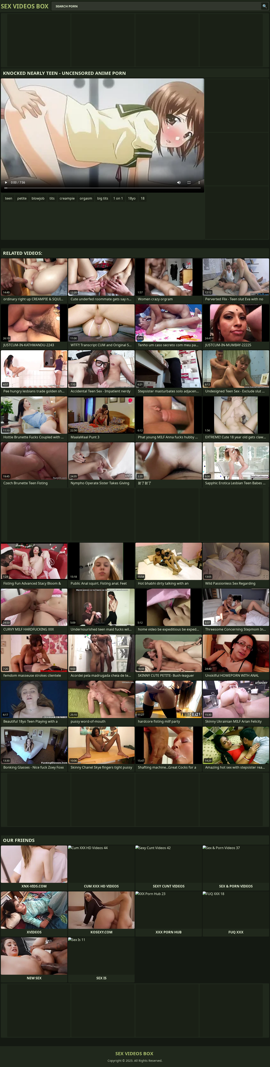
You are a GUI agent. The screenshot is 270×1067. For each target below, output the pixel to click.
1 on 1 (118, 198)
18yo (132, 198)
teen (8, 198)
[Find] (264, 6)
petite (22, 198)
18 (142, 198)
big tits (102, 198)
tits (52, 198)
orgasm (86, 198)
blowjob (38, 198)
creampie (67, 198)
